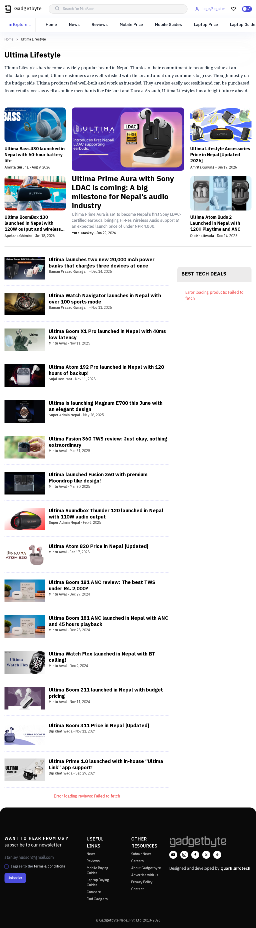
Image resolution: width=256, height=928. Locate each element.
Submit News (141, 854)
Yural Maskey (83, 233)
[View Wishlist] (233, 9)
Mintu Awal (58, 343)
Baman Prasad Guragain (68, 271)
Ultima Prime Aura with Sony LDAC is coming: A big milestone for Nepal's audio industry (123, 193)
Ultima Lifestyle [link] (33, 39)
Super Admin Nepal (64, 415)
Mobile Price (131, 25)
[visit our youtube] (173, 855)
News (74, 25)
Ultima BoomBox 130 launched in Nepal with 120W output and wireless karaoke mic (32, 223)
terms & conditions (49, 866)
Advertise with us (144, 875)
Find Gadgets (97, 899)
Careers (137, 861)
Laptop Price (206, 25)
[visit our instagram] (184, 855)
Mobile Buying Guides (97, 870)
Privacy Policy (141, 882)
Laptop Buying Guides (98, 882)
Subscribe (15, 878)
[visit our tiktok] (217, 855)
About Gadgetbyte (146, 868)
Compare (94, 892)
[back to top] (241, 915)
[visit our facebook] (195, 855)
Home (51, 25)
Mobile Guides (168, 25)
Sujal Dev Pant (60, 379)
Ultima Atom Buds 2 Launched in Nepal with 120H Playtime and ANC (215, 223)
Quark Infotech (235, 868)
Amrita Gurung (16, 167)
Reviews (100, 25)
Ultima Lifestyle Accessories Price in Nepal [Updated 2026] (220, 155)
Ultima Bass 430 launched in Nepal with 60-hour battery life (34, 155)
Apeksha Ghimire (18, 236)
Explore (20, 25)
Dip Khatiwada (202, 236)
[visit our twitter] (206, 855)
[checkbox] (6, 866)
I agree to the (37, 866)
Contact (137, 889)
